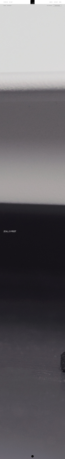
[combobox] (47, 2)
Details (5, 5)
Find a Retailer (49, 5)
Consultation (9, 5)
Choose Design (57, 5)
